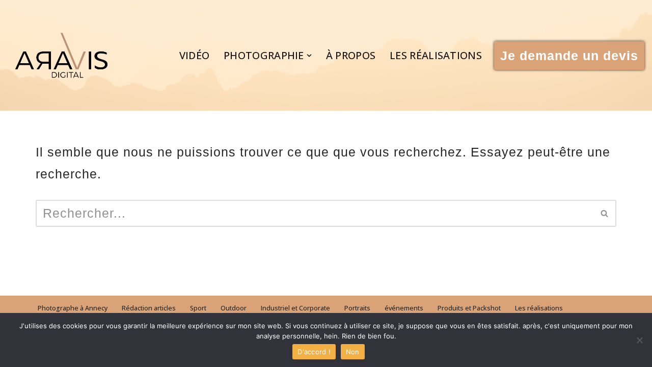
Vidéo (194, 55)
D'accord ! (314, 352)
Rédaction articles (149, 308)
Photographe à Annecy (72, 308)
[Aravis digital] (61, 55)
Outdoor (234, 308)
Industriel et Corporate (295, 308)
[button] (309, 55)
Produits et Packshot (469, 308)
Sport (198, 308)
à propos (350, 55)
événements (404, 308)
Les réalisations (436, 55)
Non (353, 352)
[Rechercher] (604, 213)
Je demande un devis (569, 55)
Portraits (357, 308)
